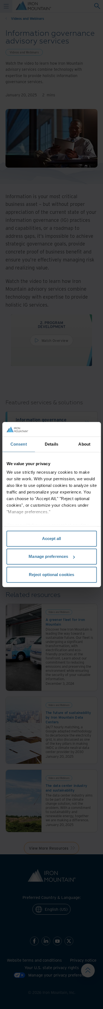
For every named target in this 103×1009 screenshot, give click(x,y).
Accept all (51, 538)
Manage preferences (48, 556)
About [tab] (84, 444)
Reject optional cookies (51, 574)
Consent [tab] (18, 444)
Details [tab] (51, 444)
